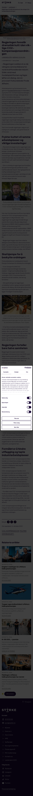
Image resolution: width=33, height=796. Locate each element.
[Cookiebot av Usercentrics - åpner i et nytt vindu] (24, 368)
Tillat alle (16, 418)
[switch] (29, 402)
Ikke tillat (16, 427)
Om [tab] (27, 372)
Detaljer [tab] (16, 372)
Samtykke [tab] (6, 372)
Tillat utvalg (16, 422)
